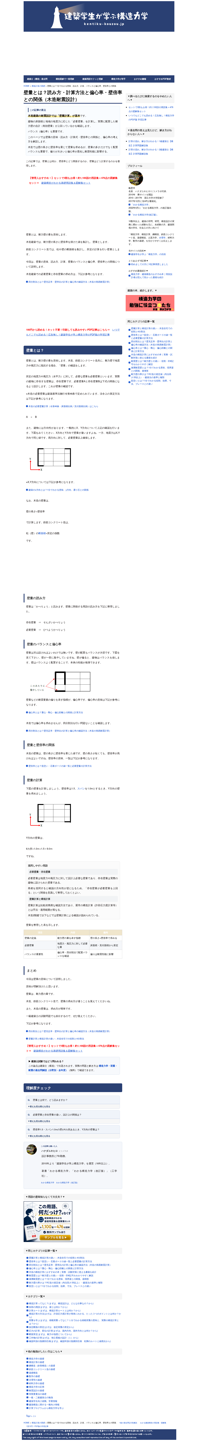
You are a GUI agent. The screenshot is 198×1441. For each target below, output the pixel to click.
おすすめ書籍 (140, 78)
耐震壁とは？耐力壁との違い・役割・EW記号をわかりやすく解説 (61, 1275)
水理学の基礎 (35, 1379)
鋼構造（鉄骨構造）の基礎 (42, 1365)
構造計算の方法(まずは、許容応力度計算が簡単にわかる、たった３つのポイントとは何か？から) (75, 1315)
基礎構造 (33, 1372)
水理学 (162, 237)
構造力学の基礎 (36, 1358)
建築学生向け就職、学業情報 (43, 1400)
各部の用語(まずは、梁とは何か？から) (48, 1306)
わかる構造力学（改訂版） (67, 1182)
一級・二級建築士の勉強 (41, 1397)
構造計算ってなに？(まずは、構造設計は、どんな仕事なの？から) (61, 1303)
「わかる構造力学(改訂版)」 (145, 214)
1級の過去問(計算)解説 (128, 1422)
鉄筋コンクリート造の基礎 (42, 1369)
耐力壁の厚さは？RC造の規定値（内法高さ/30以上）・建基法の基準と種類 (65, 1282)
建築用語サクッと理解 (92, 78)
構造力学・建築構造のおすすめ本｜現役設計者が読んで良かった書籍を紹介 (151, 275)
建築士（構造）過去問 (37, 78)
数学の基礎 (34, 1376)
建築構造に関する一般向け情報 (44, 1404)
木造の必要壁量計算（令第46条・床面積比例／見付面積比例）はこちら (63, 406)
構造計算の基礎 (38, 85)
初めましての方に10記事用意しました (149, 264)
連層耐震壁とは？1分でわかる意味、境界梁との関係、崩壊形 (59, 1278)
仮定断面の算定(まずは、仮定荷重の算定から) (51, 1326)
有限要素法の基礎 (37, 1393)
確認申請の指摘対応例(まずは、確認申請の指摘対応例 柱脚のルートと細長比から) (70, 1341)
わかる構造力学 (47, 1182)
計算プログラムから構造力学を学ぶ (46, 1407)
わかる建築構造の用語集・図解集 (153, 1422)
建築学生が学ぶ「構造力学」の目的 (148, 254)
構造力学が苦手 (118, 78)
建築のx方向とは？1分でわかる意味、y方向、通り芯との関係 (59, 489)
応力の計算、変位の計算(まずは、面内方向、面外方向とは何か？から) (63, 1330)
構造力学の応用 (36, 1386)
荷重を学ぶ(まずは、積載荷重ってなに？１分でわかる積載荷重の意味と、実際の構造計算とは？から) (74, 1322)
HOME (26, 85)
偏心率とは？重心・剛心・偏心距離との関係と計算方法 (56, 712)
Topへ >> (31, 1416)
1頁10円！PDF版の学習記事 (37, 1426)
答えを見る (45, 1106)
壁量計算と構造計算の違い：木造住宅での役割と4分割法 (56, 1038)
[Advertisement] (99, 53)
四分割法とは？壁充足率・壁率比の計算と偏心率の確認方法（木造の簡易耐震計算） (70, 281)
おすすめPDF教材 (163, 78)
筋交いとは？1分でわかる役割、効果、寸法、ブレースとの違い (60, 1285)
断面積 (42, 533)
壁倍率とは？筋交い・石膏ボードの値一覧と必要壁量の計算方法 (60, 765)
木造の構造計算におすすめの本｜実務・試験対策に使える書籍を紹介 (62, 1271)
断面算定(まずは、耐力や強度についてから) (50, 1334)
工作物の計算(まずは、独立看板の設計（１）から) (53, 1337)
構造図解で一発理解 (65, 78)
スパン (81, 788)
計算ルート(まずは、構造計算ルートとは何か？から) (54, 1310)
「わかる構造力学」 (141, 204)
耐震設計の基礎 (36, 1390)
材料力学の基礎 (36, 1383)
